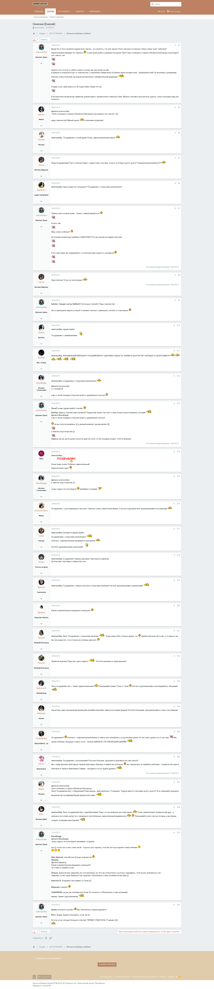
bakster (41, 114)
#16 (178, 504)
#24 (178, 706)
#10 (178, 325)
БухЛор (41, 358)
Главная (171, 977)
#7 (179, 208)
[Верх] (176, 977)
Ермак (41, 789)
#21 (178, 631)
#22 (178, 656)
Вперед (44, 39)
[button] (72, 11)
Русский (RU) (45, 977)
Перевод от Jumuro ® (42, 986)
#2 (179, 45)
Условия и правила (122, 977)
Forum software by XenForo (54, 983)
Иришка (41, 612)
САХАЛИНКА (41, 738)
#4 (179, 133)
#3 (179, 107)
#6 (179, 183)
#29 (178, 832)
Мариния (41, 713)
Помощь (162, 977)
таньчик (41, 663)
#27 (178, 782)
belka (41, 536)
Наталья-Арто (41, 510)
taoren (41, 764)
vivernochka (39, 28)
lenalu (41, 562)
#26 (178, 757)
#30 (178, 905)
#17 (178, 529)
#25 (178, 732)
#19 (178, 580)
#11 (178, 351)
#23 (178, 681)
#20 (178, 606)
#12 (178, 376)
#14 (178, 452)
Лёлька (41, 638)
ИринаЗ (41, 587)
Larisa (41, 165)
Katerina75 (41, 688)
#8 (179, 275)
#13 (178, 403)
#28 (178, 807)
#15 (178, 476)
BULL (41, 814)
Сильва (41, 140)
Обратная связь (106, 977)
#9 (179, 300)
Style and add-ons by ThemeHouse (91, 983)
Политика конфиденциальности (145, 977)
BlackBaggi (41, 383)
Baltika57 (41, 190)
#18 (178, 555)
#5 (179, 158)
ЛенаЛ (41, 332)
